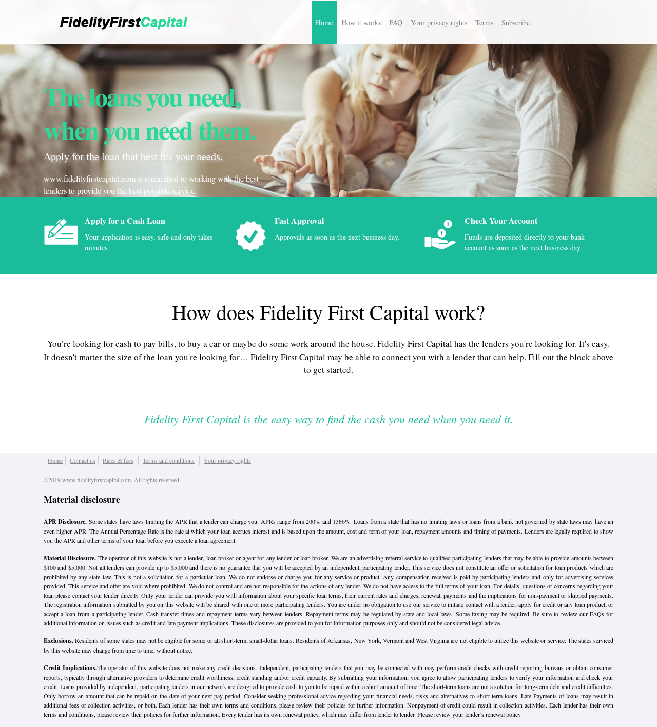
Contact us (82, 460)
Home (324, 22)
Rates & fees (118, 460)
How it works (361, 22)
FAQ (395, 22)
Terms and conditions (169, 460)
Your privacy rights (439, 22)
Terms (484, 22)
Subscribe (515, 22)
